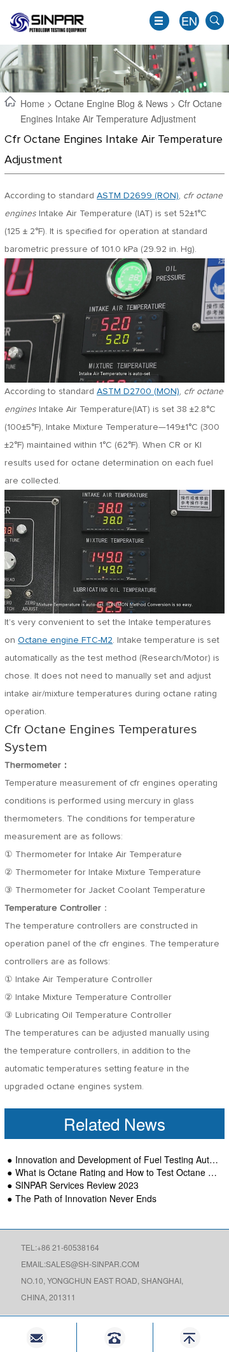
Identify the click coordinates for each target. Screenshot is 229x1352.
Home (33, 103)
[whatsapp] (115, 1337)
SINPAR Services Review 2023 (77, 1185)
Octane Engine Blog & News (111, 103)
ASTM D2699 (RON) (138, 195)
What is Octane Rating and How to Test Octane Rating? (117, 1172)
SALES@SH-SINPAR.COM (92, 1263)
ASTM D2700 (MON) (138, 391)
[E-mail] (38, 1337)
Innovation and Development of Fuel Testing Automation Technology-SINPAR (117, 1160)
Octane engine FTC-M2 (65, 640)
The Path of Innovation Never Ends (85, 1198)
